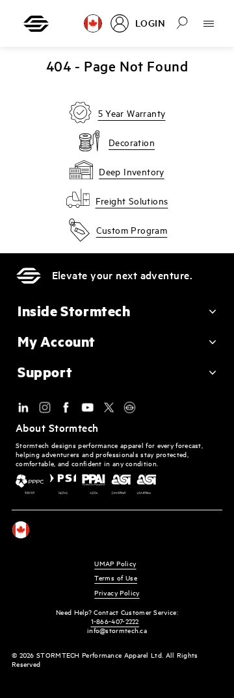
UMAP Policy (115, 563)
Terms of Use (115, 577)
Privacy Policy (117, 592)
